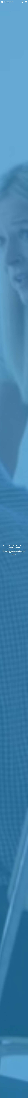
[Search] (22, 2)
